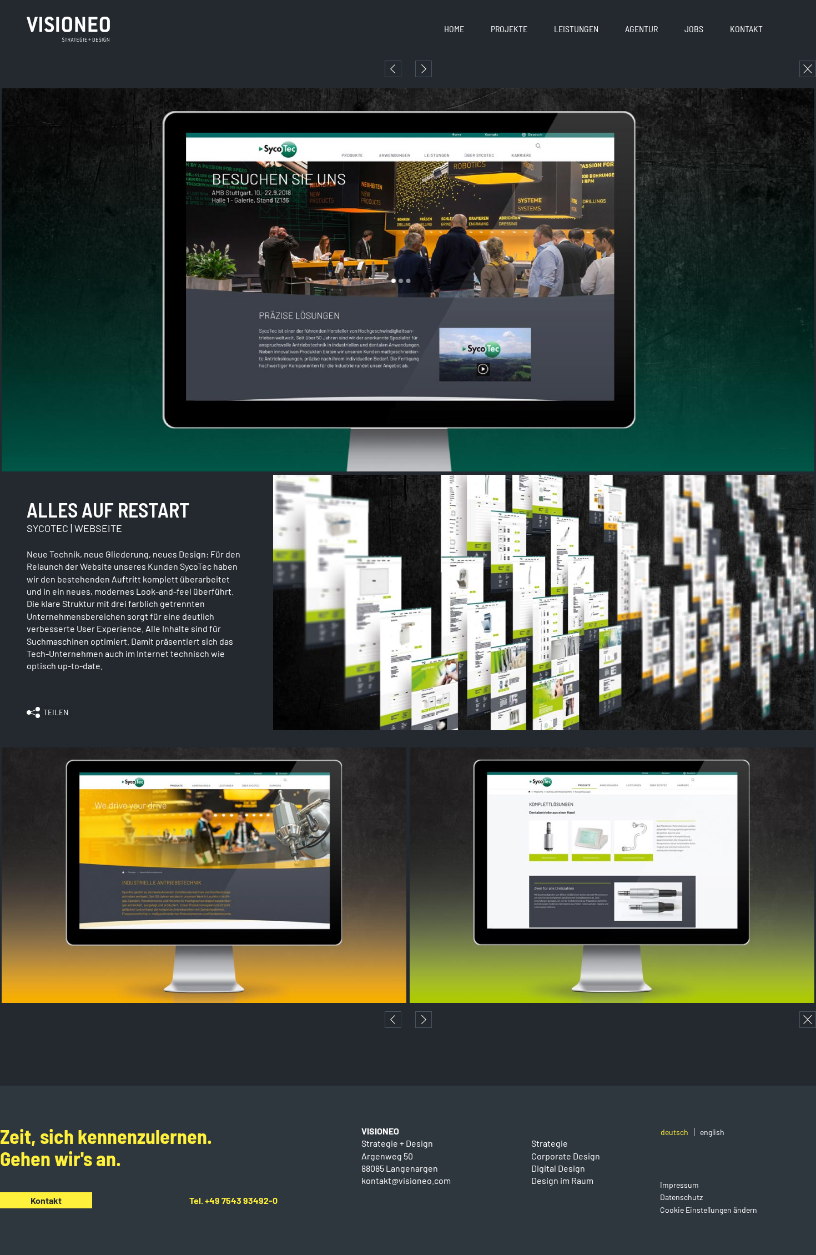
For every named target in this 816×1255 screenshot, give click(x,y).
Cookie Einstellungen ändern (708, 1209)
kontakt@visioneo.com (406, 1180)
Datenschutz (681, 1197)
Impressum (679, 1184)
